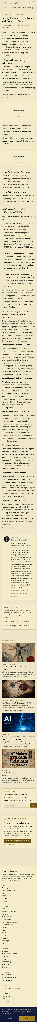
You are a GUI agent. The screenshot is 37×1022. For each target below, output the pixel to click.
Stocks (13, 8)
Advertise (5, 956)
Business (26, 591)
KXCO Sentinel (24, 621)
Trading (6, 8)
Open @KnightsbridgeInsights (18, 840)
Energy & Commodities (9, 922)
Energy (30, 8)
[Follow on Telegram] (33, 2)
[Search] (29, 3)
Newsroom (5, 967)
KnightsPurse (6, 996)
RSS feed (5, 898)
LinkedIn (16, 591)
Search (4, 893)
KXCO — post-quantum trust (11, 988)
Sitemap (4, 901)
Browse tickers (7, 896)
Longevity (5, 938)
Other (15, 596)
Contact (4, 959)
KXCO (28, 610)
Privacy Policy (20, 1013)
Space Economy (7, 925)
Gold (24, 8)
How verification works (9, 954)
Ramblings (5, 940)
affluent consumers (19, 351)
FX (19, 8)
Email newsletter (7, 980)
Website (24, 593)
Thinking (4, 927)
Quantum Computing (9, 911)
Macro (4, 933)
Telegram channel (10, 977)
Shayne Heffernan (14, 14)
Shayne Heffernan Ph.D (20, 540)
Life (3, 943)
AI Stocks (5, 909)
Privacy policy (6, 962)
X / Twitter (7, 975)
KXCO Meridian (10, 621)
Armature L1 (6, 1001)
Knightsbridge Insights (9, 890)
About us (5, 951)
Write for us (5, 964)
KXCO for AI (23, 626)
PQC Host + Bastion (8, 999)
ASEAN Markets (7, 919)
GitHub (15, 593)
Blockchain (5, 914)
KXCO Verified (6, 991)
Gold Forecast (6, 917)
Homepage (5, 888)
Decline (10, 1018)
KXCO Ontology (10, 626)
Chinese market (8, 385)
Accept (27, 1018)
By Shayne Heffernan (9, 25)
